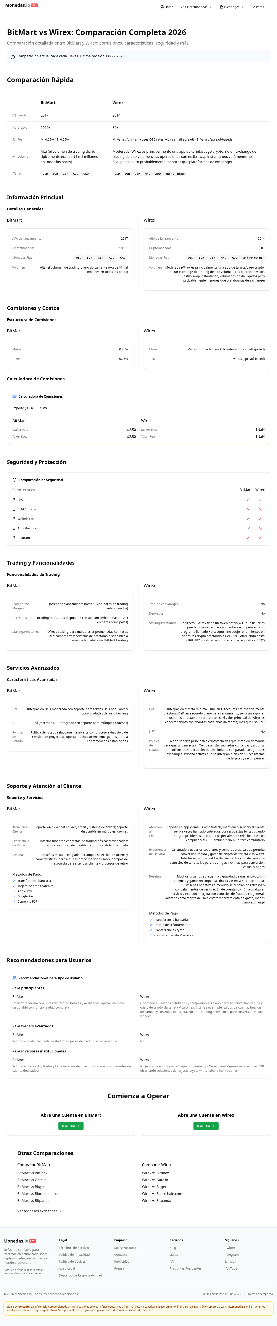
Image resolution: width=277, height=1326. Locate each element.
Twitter (230, 1248)
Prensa (119, 1268)
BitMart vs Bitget (31, 1186)
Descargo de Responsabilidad (80, 1275)
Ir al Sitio (68, 1126)
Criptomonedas (196, 7)
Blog (173, 1248)
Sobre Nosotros (125, 1248)
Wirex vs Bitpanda (156, 1200)
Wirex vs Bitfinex (155, 1173)
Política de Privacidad (74, 1254)
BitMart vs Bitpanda (33, 1200)
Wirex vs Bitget (154, 1186)
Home (169, 7)
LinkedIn (231, 1261)
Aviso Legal (67, 1268)
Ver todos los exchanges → (39, 1211)
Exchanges (232, 7)
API (172, 1261)
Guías (174, 1254)
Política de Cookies (72, 1261)
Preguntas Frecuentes (185, 1268)
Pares (260, 7)
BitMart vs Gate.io (32, 1179)
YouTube (231, 1268)
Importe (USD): (23, 408)
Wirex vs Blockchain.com (162, 1193)
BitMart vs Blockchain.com (39, 1193)
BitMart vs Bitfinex (32, 1173)
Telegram (232, 1254)
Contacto (120, 1254)
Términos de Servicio (74, 1248)
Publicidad (122, 1261)
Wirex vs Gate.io (155, 1179)
